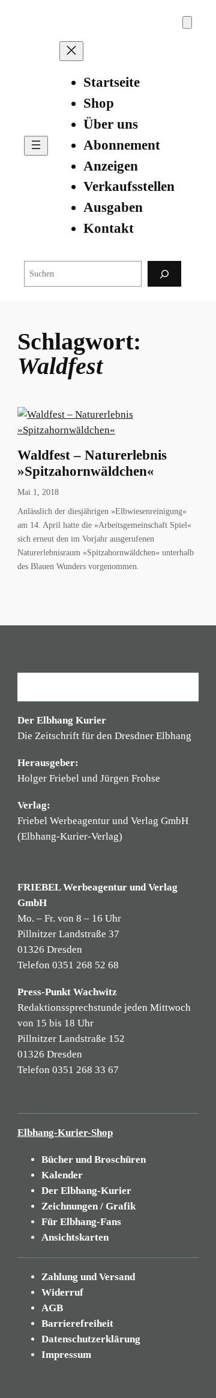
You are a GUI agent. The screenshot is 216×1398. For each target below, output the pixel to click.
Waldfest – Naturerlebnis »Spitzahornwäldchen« (92, 463)
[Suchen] (164, 274)
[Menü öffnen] (36, 146)
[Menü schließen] (71, 51)
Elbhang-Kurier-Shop (65, 1132)
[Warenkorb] (187, 22)
